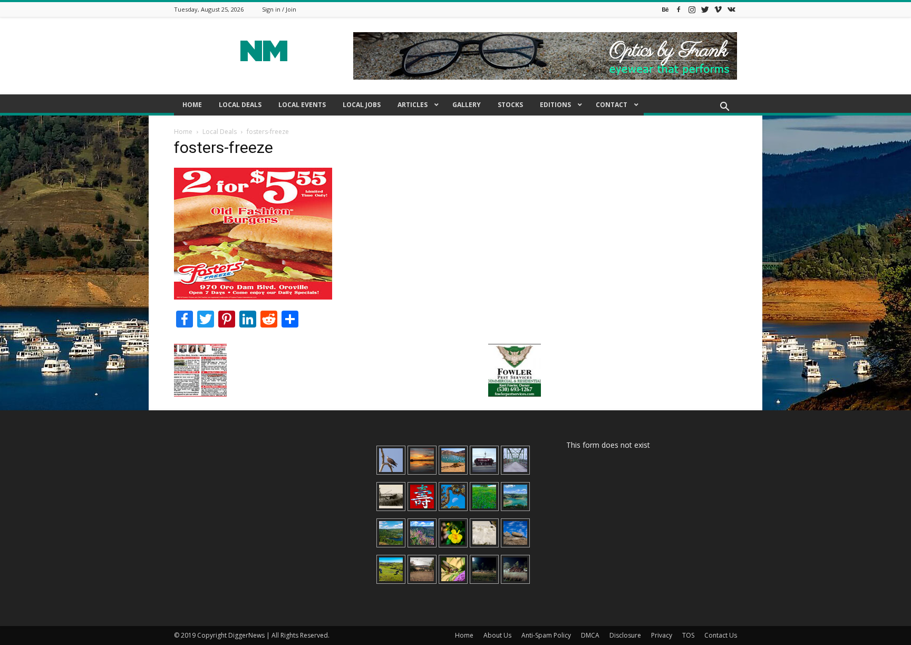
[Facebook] (678, 9)
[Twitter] (705, 9)
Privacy (661, 635)
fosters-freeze (223, 147)
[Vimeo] (718, 9)
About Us (497, 635)
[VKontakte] (731, 9)
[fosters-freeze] (253, 296)
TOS (688, 635)
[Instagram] (691, 9)
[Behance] (665, 9)
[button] (724, 108)
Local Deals (219, 131)
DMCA (590, 635)
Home (183, 131)
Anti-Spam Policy (546, 635)
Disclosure (625, 635)
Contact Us (720, 635)
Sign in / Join (279, 9)
